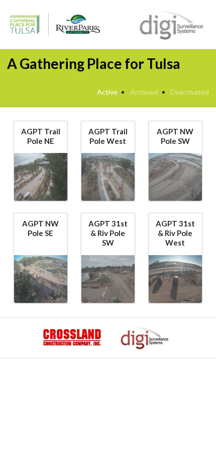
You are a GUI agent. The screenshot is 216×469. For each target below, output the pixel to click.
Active (107, 92)
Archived (144, 92)
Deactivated (189, 92)
